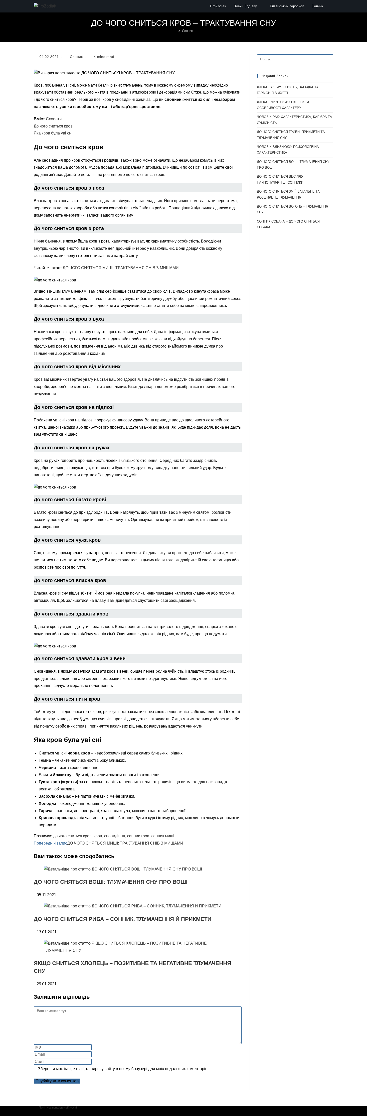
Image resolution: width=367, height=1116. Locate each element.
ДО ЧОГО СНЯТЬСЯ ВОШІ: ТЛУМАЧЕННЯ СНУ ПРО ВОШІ (110, 882)
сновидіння (114, 836)
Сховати (54, 119)
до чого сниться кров (72, 836)
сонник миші (162, 836)
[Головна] (176, 31)
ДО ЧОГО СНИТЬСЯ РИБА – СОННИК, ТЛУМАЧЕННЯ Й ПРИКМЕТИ (122, 919)
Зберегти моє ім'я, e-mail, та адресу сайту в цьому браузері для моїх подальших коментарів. (123, 1069)
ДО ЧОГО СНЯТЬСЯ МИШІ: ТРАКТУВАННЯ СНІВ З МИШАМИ (121, 268)
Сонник (187, 31)
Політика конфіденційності (58, 1107)
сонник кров (138, 836)
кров (98, 836)
